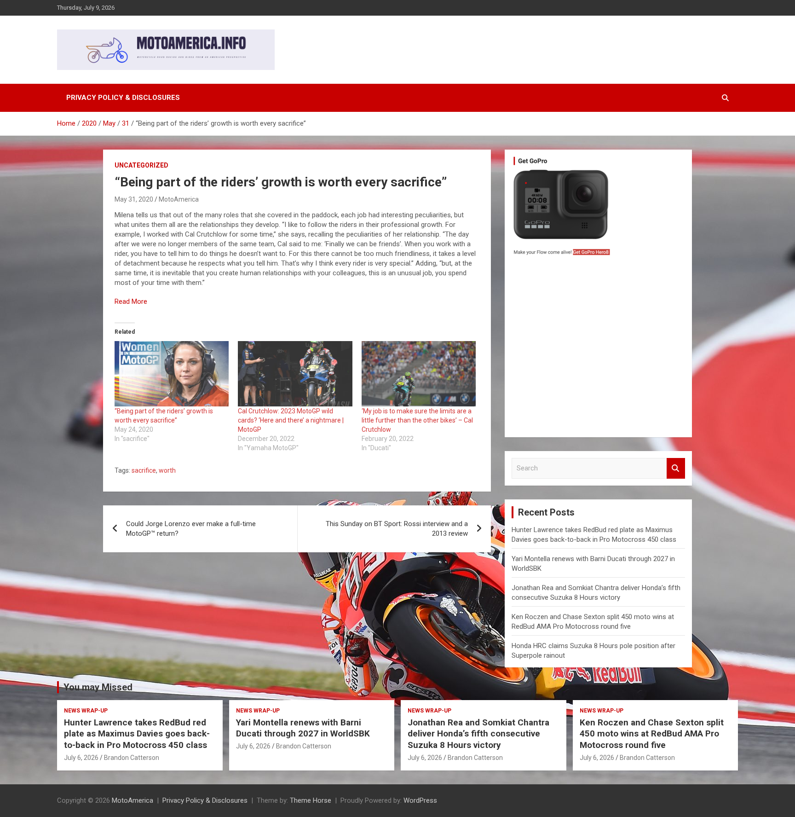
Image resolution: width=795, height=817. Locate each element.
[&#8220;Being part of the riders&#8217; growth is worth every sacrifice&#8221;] (172, 373)
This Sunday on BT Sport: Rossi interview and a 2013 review (397, 529)
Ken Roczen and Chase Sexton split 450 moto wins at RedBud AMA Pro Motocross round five (652, 733)
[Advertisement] (598, 348)
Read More (131, 301)
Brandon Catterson (131, 757)
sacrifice (144, 470)
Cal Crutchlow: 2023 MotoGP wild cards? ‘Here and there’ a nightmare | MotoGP (291, 420)
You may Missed (97, 687)
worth (167, 470)
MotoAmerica (179, 199)
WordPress (420, 800)
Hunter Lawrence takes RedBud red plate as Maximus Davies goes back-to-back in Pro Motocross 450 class (137, 733)
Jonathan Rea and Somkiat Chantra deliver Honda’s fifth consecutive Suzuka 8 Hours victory (478, 733)
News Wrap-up (86, 710)
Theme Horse (310, 800)
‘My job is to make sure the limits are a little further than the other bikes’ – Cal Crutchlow (417, 420)
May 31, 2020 (134, 199)
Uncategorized (141, 165)
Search (676, 468)
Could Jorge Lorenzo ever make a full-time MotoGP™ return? (191, 529)
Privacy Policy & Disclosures (123, 97)
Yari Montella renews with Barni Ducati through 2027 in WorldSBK (303, 728)
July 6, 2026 (81, 757)
